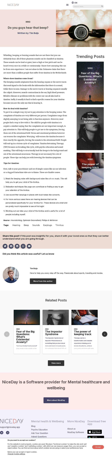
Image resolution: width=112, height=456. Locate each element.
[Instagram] (7, 432)
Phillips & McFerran (50, 220)
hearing (16, 225)
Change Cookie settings (16, 454)
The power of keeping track (90, 166)
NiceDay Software (75, 432)
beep (26, 225)
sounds (36, 225)
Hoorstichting (16, 220)
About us (71, 429)
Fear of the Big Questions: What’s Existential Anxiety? (90, 78)
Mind (28, 22)
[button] (67, 5)
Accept (98, 447)
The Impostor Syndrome (90, 120)
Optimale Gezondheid (32, 220)
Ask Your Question (39, 433)
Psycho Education (39, 429)
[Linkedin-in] (1, 432)
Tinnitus (59, 225)
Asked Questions (39, 436)
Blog (33, 426)
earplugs (47, 225)
